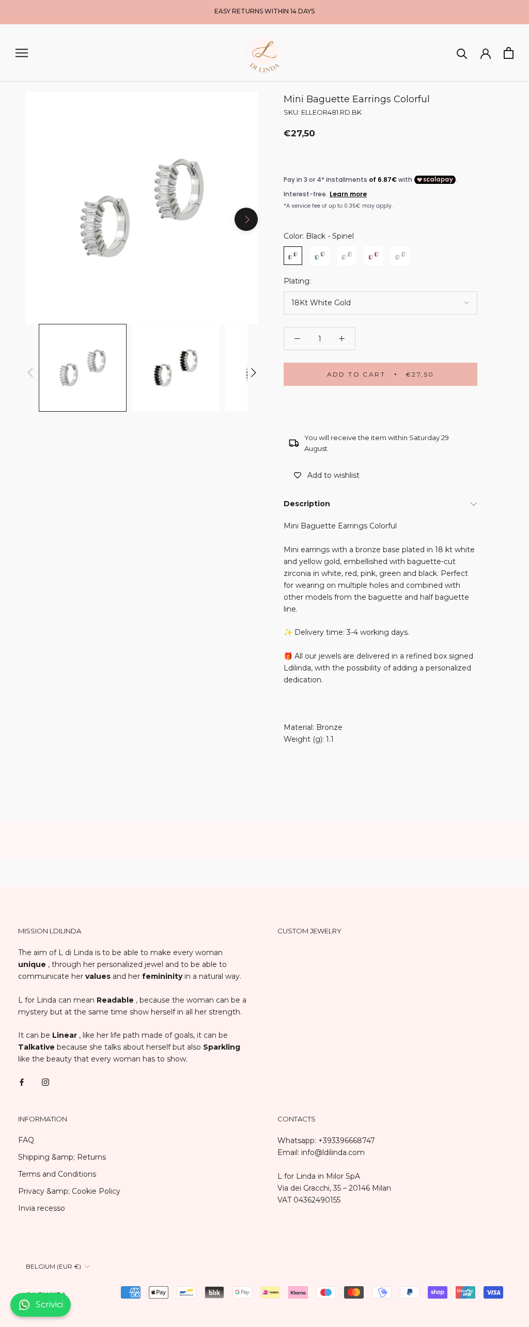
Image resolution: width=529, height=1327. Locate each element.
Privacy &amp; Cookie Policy (69, 1191)
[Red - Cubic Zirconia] (373, 255)
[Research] (462, 53)
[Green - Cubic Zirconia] (319, 255)
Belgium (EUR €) (53, 1266)
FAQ (26, 1140)
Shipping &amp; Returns (62, 1157)
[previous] (37, 219)
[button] (253, 372)
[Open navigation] (21, 53)
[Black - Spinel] (293, 255)
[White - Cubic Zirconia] (400, 255)
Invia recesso (41, 1208)
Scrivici (49, 1304)
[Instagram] (45, 1081)
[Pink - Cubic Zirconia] (346, 255)
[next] (246, 219)
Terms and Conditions (57, 1174)
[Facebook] (21, 1081)
